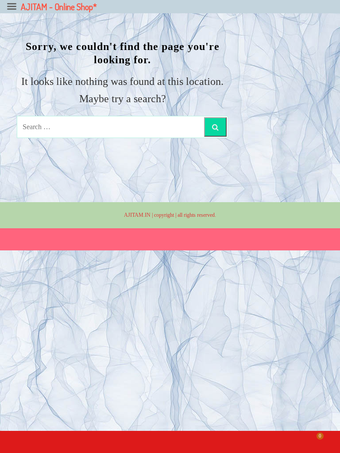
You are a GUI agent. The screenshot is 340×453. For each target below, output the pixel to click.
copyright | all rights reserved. (185, 215)
